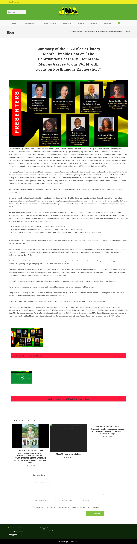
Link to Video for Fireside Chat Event (27, 356)
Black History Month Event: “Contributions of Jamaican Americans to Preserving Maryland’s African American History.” (107, 430)
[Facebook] (46, 529)
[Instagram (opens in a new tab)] (125, 2)
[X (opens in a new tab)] (119, 2)
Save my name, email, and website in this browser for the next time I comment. (68, 507)
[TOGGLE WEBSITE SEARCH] (125, 23)
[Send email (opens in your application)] (128, 2)
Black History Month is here (68, 454)
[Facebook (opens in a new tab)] (122, 2)
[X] (42, 529)
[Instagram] (51, 529)
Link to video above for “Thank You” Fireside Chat (68, 399)
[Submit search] (24, 12)
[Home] (69, 32)
